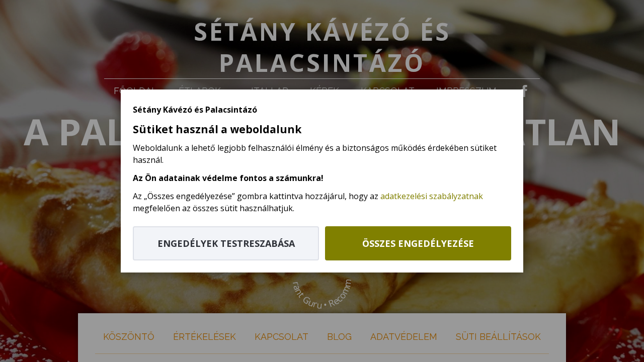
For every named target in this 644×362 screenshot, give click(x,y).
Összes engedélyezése (418, 243)
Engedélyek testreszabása (226, 243)
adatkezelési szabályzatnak (431, 196)
